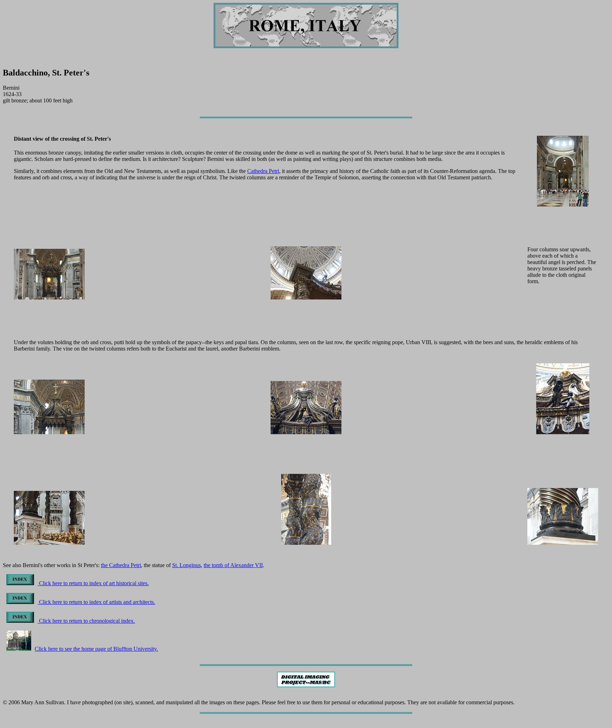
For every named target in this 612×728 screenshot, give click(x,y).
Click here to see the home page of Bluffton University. (96, 649)
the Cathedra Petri (121, 565)
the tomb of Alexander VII (233, 565)
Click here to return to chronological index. (86, 621)
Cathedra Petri (263, 171)
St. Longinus (186, 565)
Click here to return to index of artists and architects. (96, 602)
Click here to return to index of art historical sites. (93, 583)
